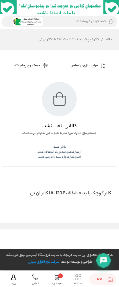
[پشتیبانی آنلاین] (103, 260)
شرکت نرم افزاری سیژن (43, 262)
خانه (106, 40)
